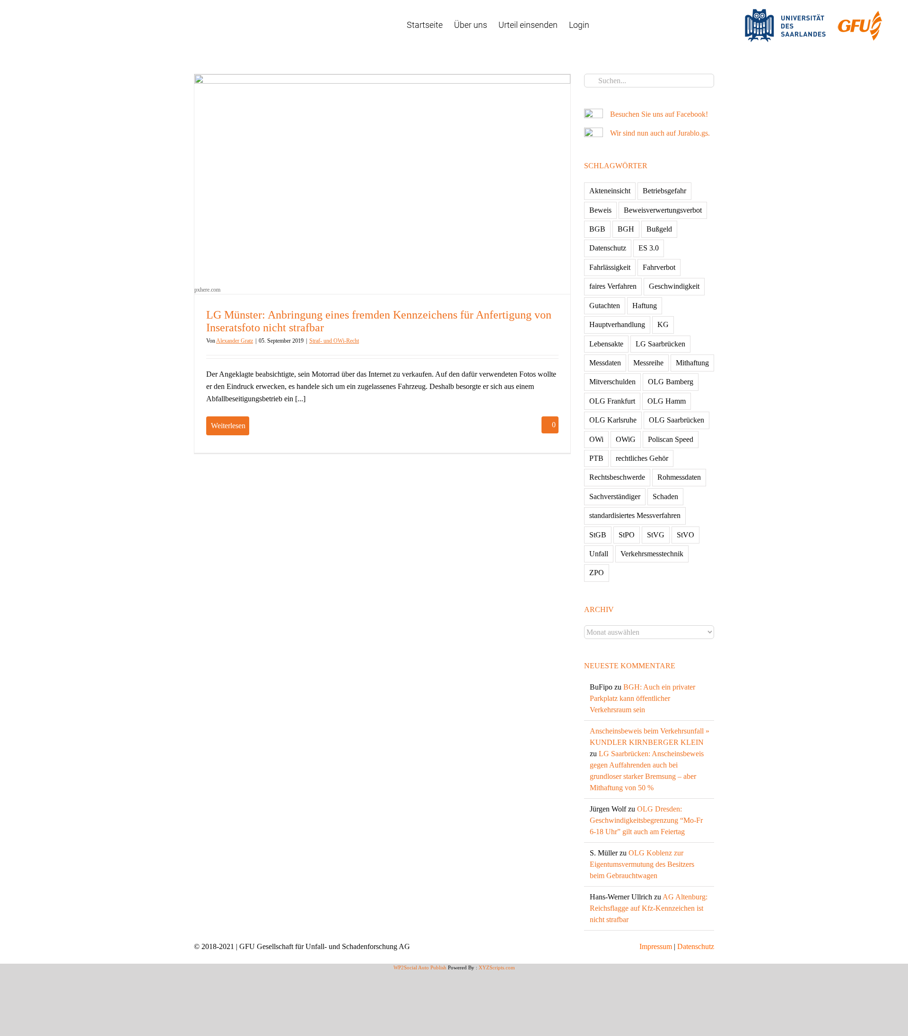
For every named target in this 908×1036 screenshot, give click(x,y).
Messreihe (648, 363)
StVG (655, 535)
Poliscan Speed (670, 439)
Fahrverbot (659, 267)
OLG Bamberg (670, 382)
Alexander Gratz (234, 340)
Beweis (600, 210)
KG (663, 324)
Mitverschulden (612, 382)
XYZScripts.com (497, 967)
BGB (597, 229)
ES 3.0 (648, 248)
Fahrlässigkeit (609, 267)
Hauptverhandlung (617, 324)
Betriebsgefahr (664, 191)
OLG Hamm (666, 401)
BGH (626, 229)
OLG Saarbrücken (676, 420)
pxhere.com (207, 289)
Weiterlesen (228, 426)
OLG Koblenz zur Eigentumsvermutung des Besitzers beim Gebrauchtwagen (642, 864)
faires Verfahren (613, 286)
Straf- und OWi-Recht (334, 340)
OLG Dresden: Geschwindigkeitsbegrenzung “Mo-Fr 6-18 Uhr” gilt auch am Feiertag (646, 820)
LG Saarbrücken (660, 344)
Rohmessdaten (679, 477)
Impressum (655, 946)
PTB (596, 458)
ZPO (596, 573)
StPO (627, 535)
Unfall (598, 554)
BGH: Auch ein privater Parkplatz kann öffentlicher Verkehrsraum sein (642, 698)
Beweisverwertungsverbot (663, 210)
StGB (597, 535)
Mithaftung (692, 363)
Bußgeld (659, 229)
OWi (596, 439)
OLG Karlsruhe (613, 420)
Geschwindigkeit (674, 286)
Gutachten (604, 306)
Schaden (665, 496)
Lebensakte (606, 344)
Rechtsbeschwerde (617, 477)
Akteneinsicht (609, 191)
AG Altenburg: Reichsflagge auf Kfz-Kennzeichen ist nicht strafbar (648, 908)
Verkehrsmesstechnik (651, 554)
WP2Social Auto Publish (419, 967)
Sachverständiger (614, 496)
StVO (685, 535)
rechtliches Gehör (642, 458)
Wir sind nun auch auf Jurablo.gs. (660, 133)
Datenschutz (607, 248)
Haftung (644, 306)
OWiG (626, 439)
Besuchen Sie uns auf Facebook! (659, 114)
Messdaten (605, 363)
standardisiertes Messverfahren (635, 515)
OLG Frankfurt (612, 401)
